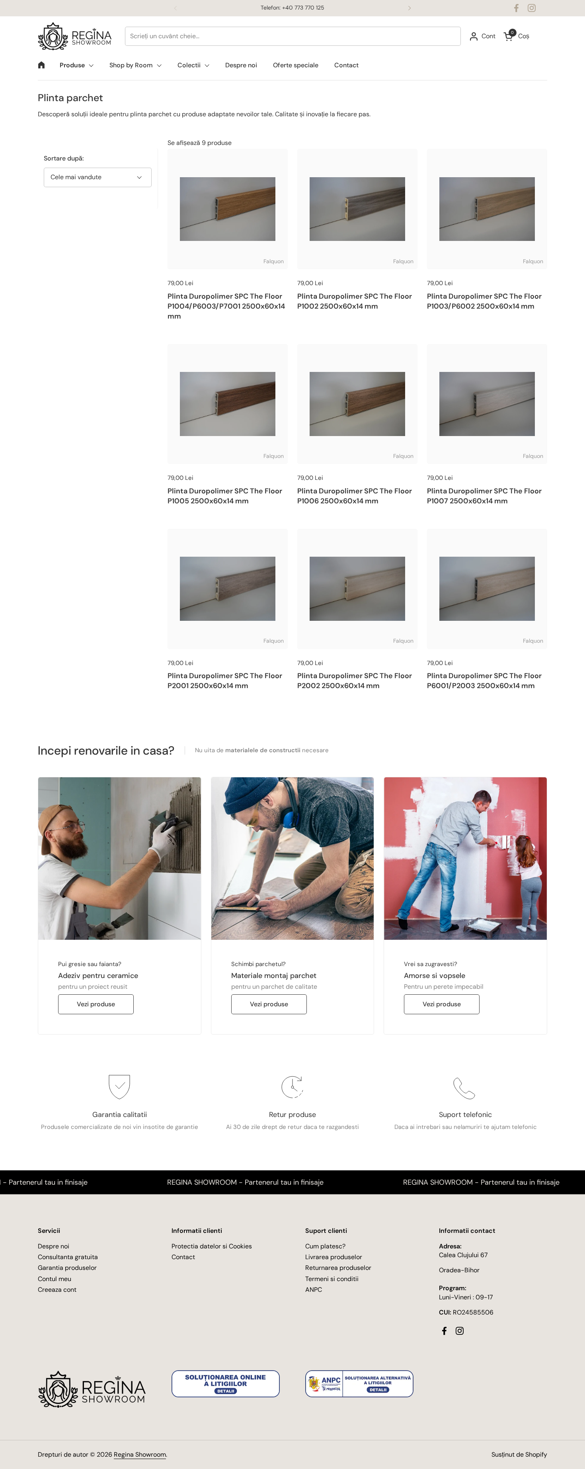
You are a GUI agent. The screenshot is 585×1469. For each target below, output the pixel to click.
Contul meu (54, 1279)
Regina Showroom (140, 1454)
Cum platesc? (325, 1246)
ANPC (313, 1289)
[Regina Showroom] (77, 36)
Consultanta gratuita (68, 1257)
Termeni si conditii (332, 1279)
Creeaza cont (57, 1289)
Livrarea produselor (333, 1257)
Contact (183, 1257)
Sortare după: (64, 158)
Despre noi (53, 1246)
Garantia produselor (67, 1268)
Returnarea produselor (338, 1268)
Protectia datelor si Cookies (212, 1246)
